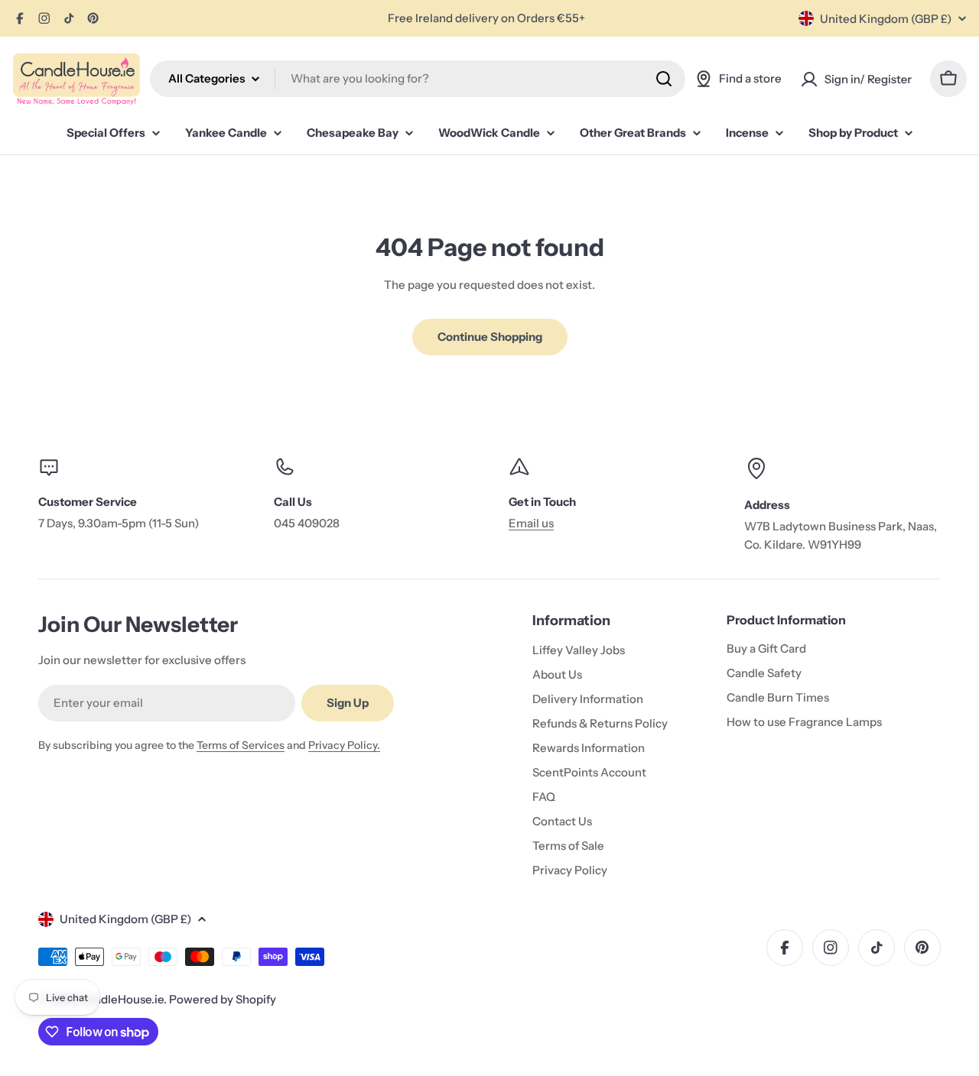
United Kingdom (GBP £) (885, 18)
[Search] (664, 79)
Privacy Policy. (344, 745)
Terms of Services (241, 745)
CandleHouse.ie (122, 999)
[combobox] (417, 78)
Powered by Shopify (222, 999)
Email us (531, 523)
